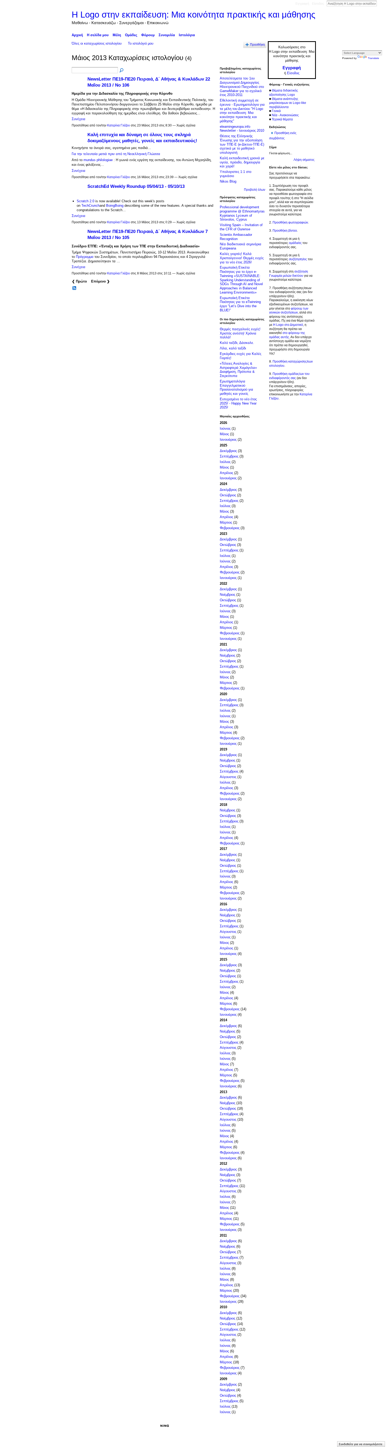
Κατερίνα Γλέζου (118, 125)
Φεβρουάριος (229, 528)
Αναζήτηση (381, 3)
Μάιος (224, 434)
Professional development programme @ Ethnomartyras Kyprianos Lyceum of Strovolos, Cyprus (242, 213)
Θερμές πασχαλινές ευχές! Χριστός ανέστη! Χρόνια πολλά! (240, 333)
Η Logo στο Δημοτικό (288, 325)
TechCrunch (90, 206)
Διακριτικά (249, 1426)
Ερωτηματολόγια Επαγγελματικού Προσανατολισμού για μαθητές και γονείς (236, 387)
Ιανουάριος (228, 439)
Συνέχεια (78, 119)
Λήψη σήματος (304, 160)
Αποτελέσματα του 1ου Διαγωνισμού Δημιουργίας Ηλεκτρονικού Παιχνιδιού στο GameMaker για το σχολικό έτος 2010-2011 (242, 86)
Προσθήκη (257, 44)
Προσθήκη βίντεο (285, 230)
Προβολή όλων (254, 189)
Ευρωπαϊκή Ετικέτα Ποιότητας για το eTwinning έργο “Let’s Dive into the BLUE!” (240, 304)
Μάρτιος (226, 522)
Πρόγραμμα (84, 257)
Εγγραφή (302, 4)
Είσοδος (318, 4)
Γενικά (276, 111)
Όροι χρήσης (307, 1426)
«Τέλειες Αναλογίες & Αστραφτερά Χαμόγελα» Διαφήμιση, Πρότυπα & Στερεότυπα (238, 369)
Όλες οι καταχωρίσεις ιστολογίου (97, 43)
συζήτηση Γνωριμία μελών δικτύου (288, 274)
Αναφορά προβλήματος (277, 1426)
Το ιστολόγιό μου (140, 43)
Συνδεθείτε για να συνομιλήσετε (360, 1444)
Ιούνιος (225, 428)
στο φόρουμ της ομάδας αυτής (287, 335)
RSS (74, 288)
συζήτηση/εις (298, 259)
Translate (373, 58)
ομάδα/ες (295, 243)
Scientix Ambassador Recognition (236, 237)
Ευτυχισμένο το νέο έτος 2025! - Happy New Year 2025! (238, 403)
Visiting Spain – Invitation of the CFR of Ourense (241, 227)
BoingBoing (114, 206)
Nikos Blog (228, 181)
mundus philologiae (98, 160)
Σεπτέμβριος (229, 456)
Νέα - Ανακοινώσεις (285, 115)
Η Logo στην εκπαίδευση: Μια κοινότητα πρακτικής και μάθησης (193, 14)
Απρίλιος (226, 473)
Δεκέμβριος (228, 451)
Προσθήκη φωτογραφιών (290, 222)
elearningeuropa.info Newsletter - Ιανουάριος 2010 (242, 129)
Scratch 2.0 (85, 201)
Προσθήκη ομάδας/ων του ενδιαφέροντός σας (289, 376)
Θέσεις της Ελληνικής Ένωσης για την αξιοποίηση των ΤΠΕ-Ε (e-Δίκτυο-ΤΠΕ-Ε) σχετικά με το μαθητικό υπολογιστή (242, 144)
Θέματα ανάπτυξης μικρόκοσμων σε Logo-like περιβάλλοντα (287, 103)
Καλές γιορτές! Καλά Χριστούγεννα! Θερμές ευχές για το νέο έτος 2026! (242, 258)
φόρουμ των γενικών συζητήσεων (288, 311)
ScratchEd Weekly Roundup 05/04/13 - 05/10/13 (136, 186)
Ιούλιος (225, 462)
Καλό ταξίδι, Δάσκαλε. (237, 343)
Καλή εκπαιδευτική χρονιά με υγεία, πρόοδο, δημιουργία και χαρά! (242, 162)
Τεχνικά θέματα (282, 119)
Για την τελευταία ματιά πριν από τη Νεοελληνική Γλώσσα (116, 154)
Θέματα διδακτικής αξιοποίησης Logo (283, 93)
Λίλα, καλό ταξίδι (233, 348)
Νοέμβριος (227, 595)
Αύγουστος (228, 777)
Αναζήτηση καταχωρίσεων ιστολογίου (121, 70)
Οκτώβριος (228, 495)
